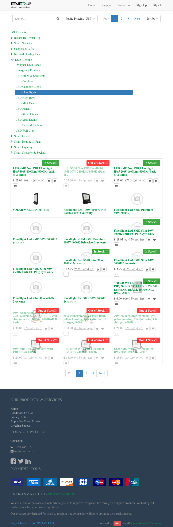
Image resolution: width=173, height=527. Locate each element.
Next (137, 18)
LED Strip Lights (26, 120)
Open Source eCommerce (146, 523)
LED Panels (23, 109)
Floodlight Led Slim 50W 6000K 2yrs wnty (33, 300)
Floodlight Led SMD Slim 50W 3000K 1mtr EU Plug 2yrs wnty (134, 232)
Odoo (117, 523)
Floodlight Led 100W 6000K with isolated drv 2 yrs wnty (85, 211)
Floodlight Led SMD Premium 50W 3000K (133, 211)
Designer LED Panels (28, 65)
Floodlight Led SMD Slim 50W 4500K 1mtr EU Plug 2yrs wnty (33, 270)
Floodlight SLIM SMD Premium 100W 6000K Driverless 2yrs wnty (85, 241)
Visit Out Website (61, 494)
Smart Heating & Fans (27, 141)
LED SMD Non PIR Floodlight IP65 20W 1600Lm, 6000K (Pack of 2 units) (135, 171)
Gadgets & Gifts (24, 49)
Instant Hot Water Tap (27, 38)
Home (14, 409)
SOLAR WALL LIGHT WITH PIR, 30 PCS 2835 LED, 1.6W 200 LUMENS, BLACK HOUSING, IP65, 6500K (135, 288)
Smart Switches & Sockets (30, 152)
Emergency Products (28, 70)
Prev (106, 18)
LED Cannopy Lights (28, 87)
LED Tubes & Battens (29, 125)
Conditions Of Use (22, 413)
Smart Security (23, 43)
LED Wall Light (25, 130)
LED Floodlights (26, 92)
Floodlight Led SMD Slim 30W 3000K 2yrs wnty (83, 261)
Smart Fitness (22, 136)
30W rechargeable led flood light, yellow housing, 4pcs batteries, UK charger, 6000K (85, 318)
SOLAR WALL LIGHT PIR (31, 209)
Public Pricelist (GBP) (79, 18)
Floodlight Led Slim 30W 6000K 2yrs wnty (84, 300)
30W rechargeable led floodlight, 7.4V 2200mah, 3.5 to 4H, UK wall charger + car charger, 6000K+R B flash (35, 317)
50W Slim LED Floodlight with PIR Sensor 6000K (33, 350)
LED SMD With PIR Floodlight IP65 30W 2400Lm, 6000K (84, 350)
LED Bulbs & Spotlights (30, 76)
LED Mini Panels (26, 103)
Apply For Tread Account (26, 421)
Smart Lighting (23, 147)
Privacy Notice (19, 417)
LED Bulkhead (25, 81)
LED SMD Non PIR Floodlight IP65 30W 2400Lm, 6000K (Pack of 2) (84, 171)
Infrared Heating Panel (27, 54)
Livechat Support (21, 425)
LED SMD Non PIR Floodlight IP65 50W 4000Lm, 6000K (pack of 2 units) (34, 171)
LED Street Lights (27, 114)
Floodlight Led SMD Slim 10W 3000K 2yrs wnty (134, 261)
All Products (18, 32)
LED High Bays (25, 98)
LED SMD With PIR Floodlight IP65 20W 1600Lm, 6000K (134, 350)
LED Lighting (23, 60)
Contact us (17, 441)
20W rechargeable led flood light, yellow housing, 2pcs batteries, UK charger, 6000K (135, 318)
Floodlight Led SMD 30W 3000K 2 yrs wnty (35, 241)
